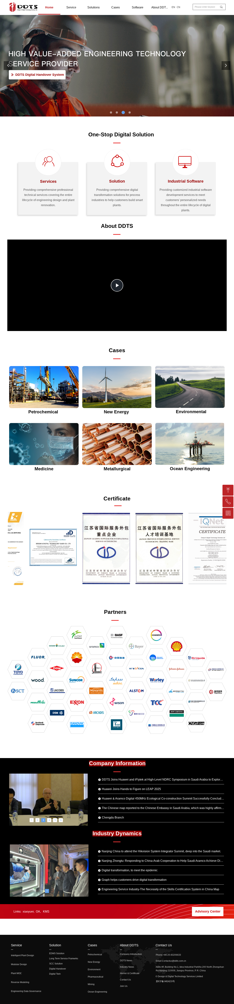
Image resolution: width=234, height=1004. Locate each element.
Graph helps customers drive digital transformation (134, 879)
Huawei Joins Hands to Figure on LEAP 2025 (131, 789)
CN (178, 7)
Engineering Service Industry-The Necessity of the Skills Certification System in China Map (160, 889)
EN (173, 7)
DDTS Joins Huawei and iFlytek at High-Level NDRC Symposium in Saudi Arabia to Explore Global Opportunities (163, 779)
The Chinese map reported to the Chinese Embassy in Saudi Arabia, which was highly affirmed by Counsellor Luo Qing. (163, 808)
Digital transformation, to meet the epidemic (130, 870)
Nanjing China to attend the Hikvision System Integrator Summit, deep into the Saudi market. (161, 851)
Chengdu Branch (113, 817)
